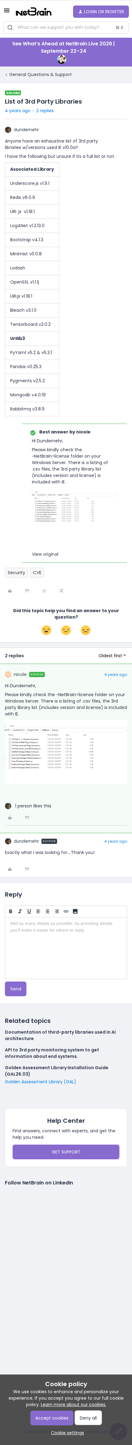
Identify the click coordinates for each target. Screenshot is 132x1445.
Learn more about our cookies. (73, 1404)
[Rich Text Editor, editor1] (66, 948)
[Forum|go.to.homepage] (33, 12)
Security (16, 573)
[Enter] (10, 27)
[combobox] (66, 27)
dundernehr (26, 130)
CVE (37, 573)
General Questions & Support (40, 74)
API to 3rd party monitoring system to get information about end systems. (52, 1053)
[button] (6, 13)
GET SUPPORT (66, 1152)
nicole (20, 674)
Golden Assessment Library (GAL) (40, 1082)
